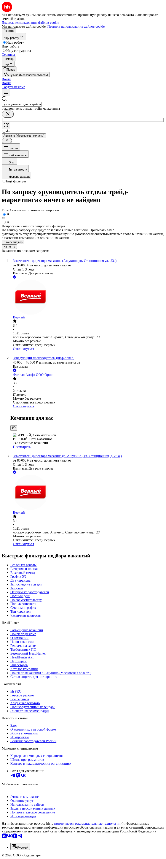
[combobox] (22, 104)
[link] (9, 69)
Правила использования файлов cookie (76, 26)
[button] (6, 79)
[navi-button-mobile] (6, 92)
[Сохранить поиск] (6, 125)
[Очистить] (8, 114)
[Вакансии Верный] (87, 297)
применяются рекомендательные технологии (87, 823)
